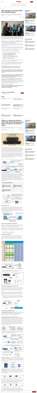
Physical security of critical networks (7, 54)
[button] (1, 1)
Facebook (10, 87)
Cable (15, 5)
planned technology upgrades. (12, 53)
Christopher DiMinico (3, 129)
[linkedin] (11, 19)
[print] (23, 19)
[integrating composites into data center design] (30, 29)
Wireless (25, 5)
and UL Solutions (10, 79)
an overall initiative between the (13, 78)
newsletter (12, 86)
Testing (22, 5)
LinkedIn (3, 87)
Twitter (6, 87)
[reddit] (13, 19)
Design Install (18, 5)
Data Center (12, 5)
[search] (2, 1)
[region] (18, 392)
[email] (14, 19)
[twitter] (12, 19)
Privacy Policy (19, 391)
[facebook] (10, 19)
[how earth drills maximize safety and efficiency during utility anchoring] (30, 16)
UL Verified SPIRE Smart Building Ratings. (10, 42)
